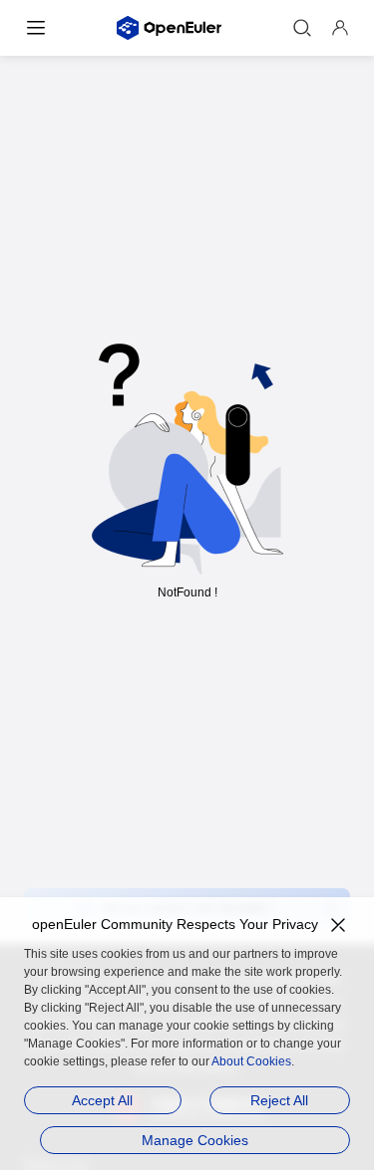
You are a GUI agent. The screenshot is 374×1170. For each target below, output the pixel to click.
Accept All (102, 1100)
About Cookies (251, 1061)
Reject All (279, 1100)
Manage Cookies (195, 1140)
